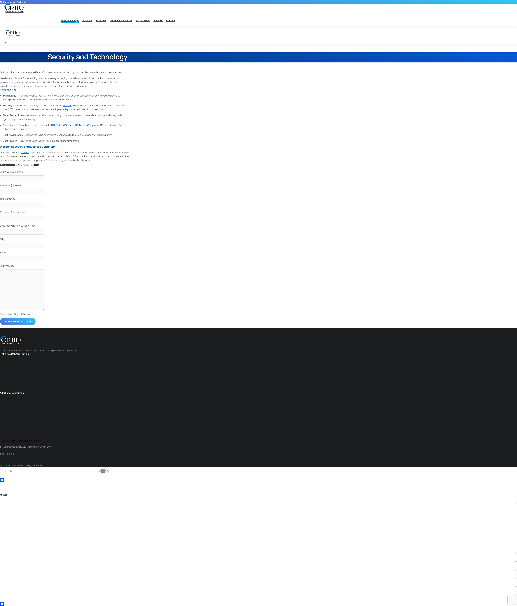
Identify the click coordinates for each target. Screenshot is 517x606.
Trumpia (25, 152)
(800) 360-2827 (7, 454)
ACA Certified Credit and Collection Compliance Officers (80, 125)
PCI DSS (67, 105)
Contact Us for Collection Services (19, 440)
